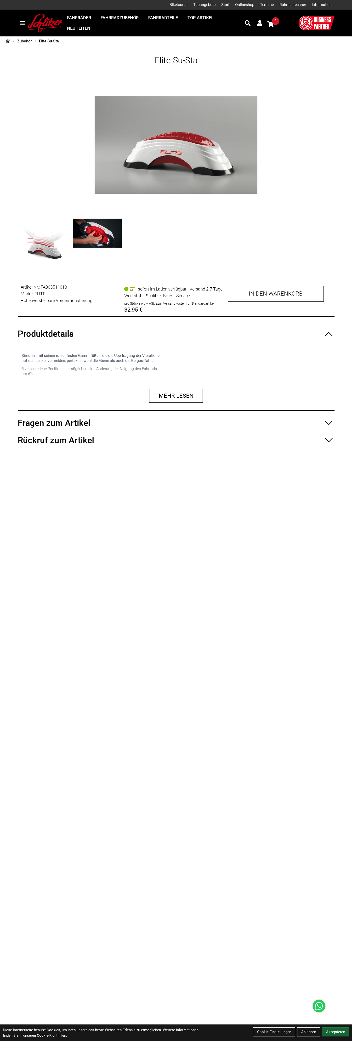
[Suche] (247, 23)
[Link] (23, 23)
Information (322, 4)
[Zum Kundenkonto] (259, 23)
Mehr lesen (176, 395)
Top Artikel (200, 17)
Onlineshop (244, 4)
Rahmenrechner (292, 4)
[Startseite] (8, 41)
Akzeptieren (335, 1032)
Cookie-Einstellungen (274, 1032)
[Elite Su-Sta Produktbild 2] (97, 243)
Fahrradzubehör (120, 17)
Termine (267, 4)
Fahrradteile (163, 17)
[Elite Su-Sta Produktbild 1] (45, 243)
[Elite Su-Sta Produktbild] (176, 145)
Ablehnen (308, 1032)
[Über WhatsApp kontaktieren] (319, 1006)
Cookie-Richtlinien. (52, 1035)
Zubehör (24, 41)
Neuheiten (78, 28)
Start (225, 4)
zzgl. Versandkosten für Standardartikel (185, 303)
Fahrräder (79, 17)
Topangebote (204, 4)
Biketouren (178, 4)
